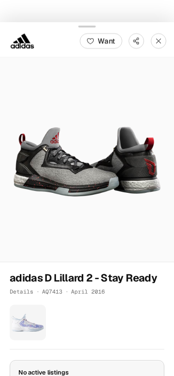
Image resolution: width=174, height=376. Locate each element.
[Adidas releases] (22, 40)
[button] (87, 159)
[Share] (136, 40)
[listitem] (28, 322)
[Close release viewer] (158, 40)
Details (21, 291)
